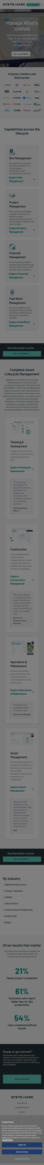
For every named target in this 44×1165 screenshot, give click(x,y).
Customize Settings (21, 1159)
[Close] (40, 1118)
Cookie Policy (7, 1140)
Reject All (22, 1145)
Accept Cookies (22, 1152)
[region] (22, 1139)
